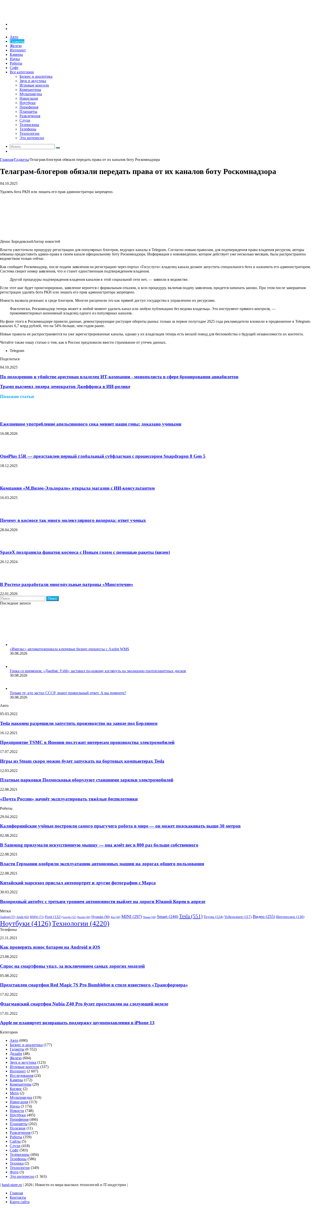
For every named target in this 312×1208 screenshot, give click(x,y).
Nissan (149, 917)
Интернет (18, 50)
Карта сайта (19, 1202)
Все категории (22, 72)
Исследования (21, 1075)
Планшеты (28, 111)
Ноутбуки (28, 103)
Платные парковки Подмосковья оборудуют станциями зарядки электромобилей (86, 779)
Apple (22, 917)
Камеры (16, 54)
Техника (17, 1163)
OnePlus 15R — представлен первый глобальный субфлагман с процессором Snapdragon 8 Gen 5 (102, 456)
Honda (83, 917)
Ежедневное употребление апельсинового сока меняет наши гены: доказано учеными (90, 424)
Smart (167, 916)
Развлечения (30, 116)
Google (69, 917)
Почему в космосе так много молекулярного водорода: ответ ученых (73, 520)
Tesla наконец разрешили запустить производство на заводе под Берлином (78, 723)
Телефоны (28, 129)
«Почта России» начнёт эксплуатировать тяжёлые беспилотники (69, 798)
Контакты (18, 1197)
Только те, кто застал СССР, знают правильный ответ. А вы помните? (68, 693)
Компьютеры (30, 90)
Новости (17, 1111)
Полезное (18, 1128)
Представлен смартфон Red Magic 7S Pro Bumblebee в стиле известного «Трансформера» (94, 984)
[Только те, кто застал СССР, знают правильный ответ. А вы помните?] (16, 688)
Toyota (213, 917)
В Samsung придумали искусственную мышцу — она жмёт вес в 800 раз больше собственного (99, 845)
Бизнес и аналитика (36, 76)
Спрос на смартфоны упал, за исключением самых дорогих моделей (72, 966)
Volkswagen (238, 917)
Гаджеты (17, 41)
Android (7, 917)
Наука (15, 59)
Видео (264, 916)
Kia (115, 917)
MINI (131, 916)
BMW (37, 917)
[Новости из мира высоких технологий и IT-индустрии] (36, 16)
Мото (14, 1093)
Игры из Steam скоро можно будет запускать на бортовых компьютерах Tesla (82, 761)
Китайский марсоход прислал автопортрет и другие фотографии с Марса (78, 882)
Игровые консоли (34, 85)
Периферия (29, 107)
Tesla (191, 916)
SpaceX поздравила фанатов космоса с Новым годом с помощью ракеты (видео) (85, 552)
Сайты (15, 1141)
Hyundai (100, 917)
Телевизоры (29, 125)
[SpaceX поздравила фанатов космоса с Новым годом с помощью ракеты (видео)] (6, 543)
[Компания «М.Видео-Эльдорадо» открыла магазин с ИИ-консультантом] (6, 479)
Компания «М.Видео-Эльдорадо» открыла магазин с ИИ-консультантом (77, 488)
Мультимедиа (31, 94)
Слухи (25, 120)
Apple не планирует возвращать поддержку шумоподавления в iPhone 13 (77, 1022)
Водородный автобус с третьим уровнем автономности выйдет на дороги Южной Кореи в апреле (102, 901)
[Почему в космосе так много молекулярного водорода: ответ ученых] (6, 511)
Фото (14, 1172)
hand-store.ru (12, 1185)
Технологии (29, 133)
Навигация (29, 98)
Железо (16, 46)
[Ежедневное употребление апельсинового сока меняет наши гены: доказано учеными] (6, 415)
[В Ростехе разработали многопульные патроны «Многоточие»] (6, 575)
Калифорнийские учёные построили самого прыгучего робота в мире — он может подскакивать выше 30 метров (120, 825)
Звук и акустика (33, 81)
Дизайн (16, 1054)
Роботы (16, 63)
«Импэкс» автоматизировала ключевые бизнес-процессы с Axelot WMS (69, 649)
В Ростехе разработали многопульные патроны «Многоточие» (66, 584)
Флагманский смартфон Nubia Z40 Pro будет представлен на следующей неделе (84, 1003)
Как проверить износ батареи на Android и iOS (50, 947)
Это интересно (32, 138)
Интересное (290, 917)
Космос (16, 1089)
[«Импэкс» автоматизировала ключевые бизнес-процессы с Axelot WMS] (36, 645)
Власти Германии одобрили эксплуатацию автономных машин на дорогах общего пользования (102, 863)
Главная (6, 159)
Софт (14, 68)
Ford (53, 917)
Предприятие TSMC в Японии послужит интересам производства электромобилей (87, 742)
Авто (14, 37)
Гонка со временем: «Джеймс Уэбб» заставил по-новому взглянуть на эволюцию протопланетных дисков (98, 671)
